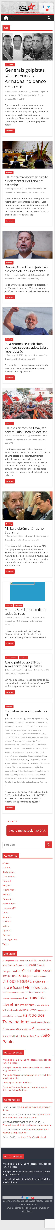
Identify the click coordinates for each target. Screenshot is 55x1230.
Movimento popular (20, 767)
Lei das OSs (16, 763)
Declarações (8, 872)
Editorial (6, 881)
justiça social (34, 759)
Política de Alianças (22, 1029)
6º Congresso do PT (10, 960)
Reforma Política (38, 778)
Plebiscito (8, 774)
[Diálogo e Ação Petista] (27, 3)
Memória (6, 917)
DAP (14, 976)
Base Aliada (30, 722)
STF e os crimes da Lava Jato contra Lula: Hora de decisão (26, 430)
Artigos (9, 172)
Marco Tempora (35, 192)
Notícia (9, 339)
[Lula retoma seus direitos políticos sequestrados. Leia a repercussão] (27, 309)
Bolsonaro (25, 95)
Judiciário (34, 278)
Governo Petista (15, 759)
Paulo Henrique (38, 91)
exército (33, 95)
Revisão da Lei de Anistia (15, 782)
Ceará (40, 965)
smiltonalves (36, 435)
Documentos (11, 658)
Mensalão (21, 673)
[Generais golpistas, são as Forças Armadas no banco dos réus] (27, 34)
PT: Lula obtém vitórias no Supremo (24, 530)
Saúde (28, 782)
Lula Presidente (24, 1005)
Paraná (19, 1016)
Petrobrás (44, 771)
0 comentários (42, 355)
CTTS (16, 733)
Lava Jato (23, 439)
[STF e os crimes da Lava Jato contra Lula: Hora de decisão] (27, 389)
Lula (8, 359)
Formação (7, 899)
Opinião (9, 423)
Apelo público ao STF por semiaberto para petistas (23, 664)
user (30, 355)
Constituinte (32, 970)
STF (22, 99)
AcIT (22, 960)
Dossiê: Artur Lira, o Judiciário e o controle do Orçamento (27, 269)
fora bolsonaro (37, 992)
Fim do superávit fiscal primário (25, 752)
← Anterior (10, 821)
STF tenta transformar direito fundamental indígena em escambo (26, 181)
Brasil (32, 965)
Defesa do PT (10, 673)
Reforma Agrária (24, 778)
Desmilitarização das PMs (34, 733)
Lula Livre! (16, 359)
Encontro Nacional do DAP (18, 993)
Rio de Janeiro (23, 1036)
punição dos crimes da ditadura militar (29, 774)
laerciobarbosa (32, 617)
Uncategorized (9, 939)
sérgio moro (26, 359)
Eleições (35, 737)
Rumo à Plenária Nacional (33, 1137)
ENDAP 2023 (8, 890)
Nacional (9, 64)
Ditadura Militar (24, 737)
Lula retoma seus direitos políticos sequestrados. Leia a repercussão (27, 347)
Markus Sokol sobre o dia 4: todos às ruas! (25, 611)
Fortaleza (6, 999)
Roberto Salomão (35, 188)
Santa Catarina (36, 1036)
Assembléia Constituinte (14, 722)
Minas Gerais (28, 1010)
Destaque (23, 621)
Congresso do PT (20, 726)
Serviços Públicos (39, 782)
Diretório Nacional (39, 976)
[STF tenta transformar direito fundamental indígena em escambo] (27, 142)
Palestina (12, 1016)
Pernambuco (42, 1022)
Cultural (6, 867)
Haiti (26, 998)
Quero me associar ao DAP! (27, 830)
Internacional (9, 903)
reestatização (10, 778)
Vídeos (5, 944)
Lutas (5, 912)
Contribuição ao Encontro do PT (26, 713)
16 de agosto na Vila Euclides (16, 1082)
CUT (21, 733)
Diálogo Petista (11, 737)
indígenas (23, 192)
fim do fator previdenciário (24, 741)
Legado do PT (9, 908)
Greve (25, 759)
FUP (6, 759)
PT (33, 1028)
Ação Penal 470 (42, 670)
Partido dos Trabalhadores (28, 771)
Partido (9, 706)
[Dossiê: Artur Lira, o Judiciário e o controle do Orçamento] (27, 232)
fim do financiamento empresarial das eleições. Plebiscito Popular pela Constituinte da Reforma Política (25, 745)
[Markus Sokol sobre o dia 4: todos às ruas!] (27, 583)
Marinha (16, 99)
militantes (35, 763)
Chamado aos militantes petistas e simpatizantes (26, 1125)
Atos (4, 965)
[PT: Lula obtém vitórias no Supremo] (27, 493)
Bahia (11, 965)
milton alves (14, 1010)
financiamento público (37, 756)
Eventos (6, 894)
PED (33, 1022)
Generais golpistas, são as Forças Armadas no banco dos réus (25, 78)
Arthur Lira (25, 278)
